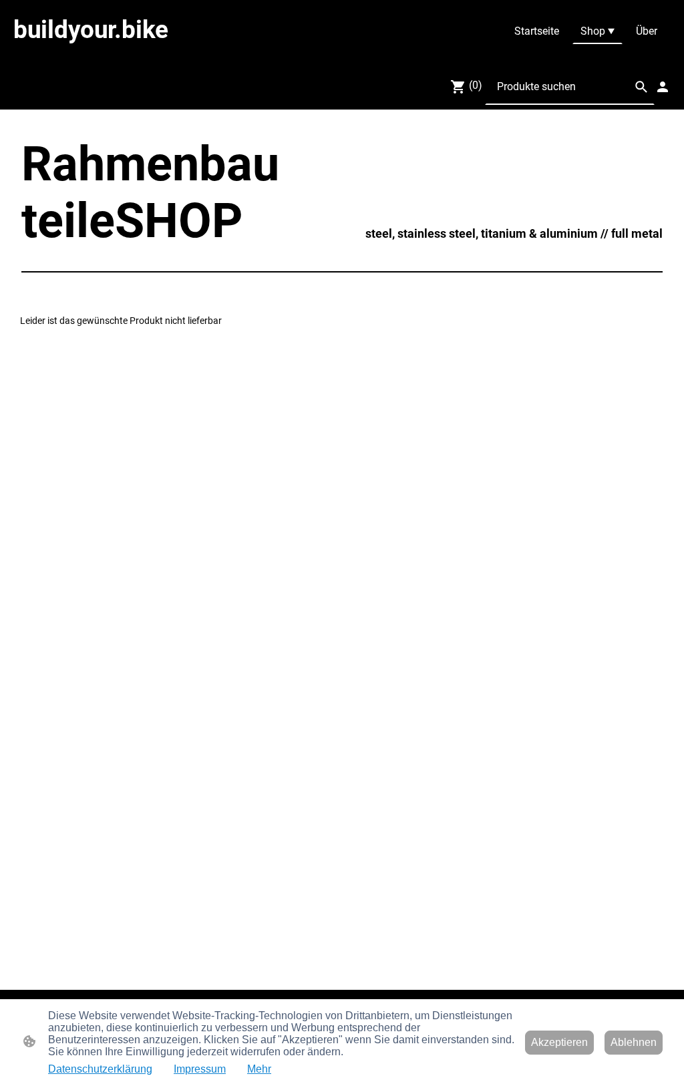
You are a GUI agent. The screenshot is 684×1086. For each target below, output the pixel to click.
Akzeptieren (559, 1042)
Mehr (259, 1069)
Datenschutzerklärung (100, 1069)
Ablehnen (634, 1042)
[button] (641, 87)
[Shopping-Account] (663, 87)
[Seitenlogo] (121, 51)
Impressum (200, 1069)
